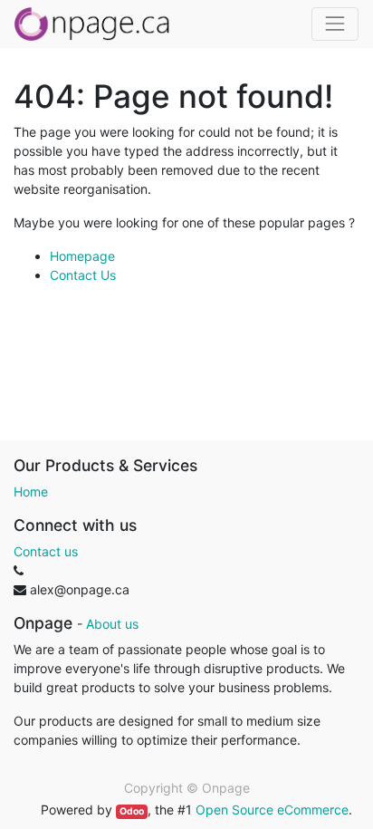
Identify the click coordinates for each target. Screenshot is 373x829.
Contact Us (83, 275)
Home (31, 491)
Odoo (132, 811)
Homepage (82, 256)
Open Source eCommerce (272, 809)
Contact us (46, 551)
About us (112, 623)
